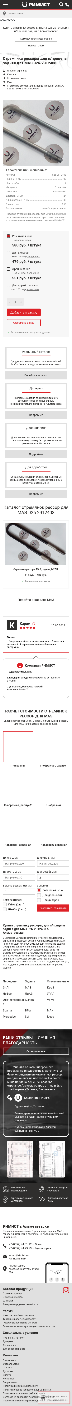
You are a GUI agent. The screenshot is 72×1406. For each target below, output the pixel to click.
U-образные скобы (13, 1296)
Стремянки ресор (12, 1293)
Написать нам (36, 45)
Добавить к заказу (23, 312)
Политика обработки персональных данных (27, 1389)
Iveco (50, 1016)
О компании (9, 1360)
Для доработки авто (14, 1348)
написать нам (17, 1258)
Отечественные (58, 981)
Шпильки (8, 1300)
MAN (50, 1010)
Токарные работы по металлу (19, 1318)
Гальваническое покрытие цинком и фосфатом (29, 1326)
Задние (30, 981)
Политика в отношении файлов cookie (24, 1393)
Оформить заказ (23, 322)
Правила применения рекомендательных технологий (32, 1400)
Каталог (11, 74)
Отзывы (7, 1367)
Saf (27, 1016)
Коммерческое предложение (36, 38)
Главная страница (17, 70)
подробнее (34, 256)
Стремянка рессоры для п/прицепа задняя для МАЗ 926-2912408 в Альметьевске (36, 87)
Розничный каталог (14, 1337)
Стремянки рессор (17, 78)
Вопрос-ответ (10, 1382)
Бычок (29, 1000)
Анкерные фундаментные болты (20, 1304)
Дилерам (8, 1341)
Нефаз (7, 993)
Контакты (8, 1378)
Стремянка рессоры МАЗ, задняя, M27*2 (35, 569)
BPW (28, 1010)
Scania (7, 1010)
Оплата (7, 1374)
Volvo (51, 1000)
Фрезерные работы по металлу (20, 1322)
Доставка (8, 1371)
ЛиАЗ (29, 993)
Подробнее (36, 415)
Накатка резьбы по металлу (18, 1315)
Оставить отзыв (36, 1051)
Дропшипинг (10, 1345)
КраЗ (50, 987)
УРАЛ (51, 993)
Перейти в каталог (36, 375)
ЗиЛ (6, 987)
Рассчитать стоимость (53, 908)
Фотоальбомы (11, 1363)
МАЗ (9, 81)
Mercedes (9, 1016)
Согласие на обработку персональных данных (28, 1396)
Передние (10, 981)
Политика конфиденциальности (20, 1385)
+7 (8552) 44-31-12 (57, 1271)
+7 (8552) (67, 4)
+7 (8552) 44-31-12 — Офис (25, 1244)
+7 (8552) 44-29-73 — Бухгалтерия (30, 1248)
